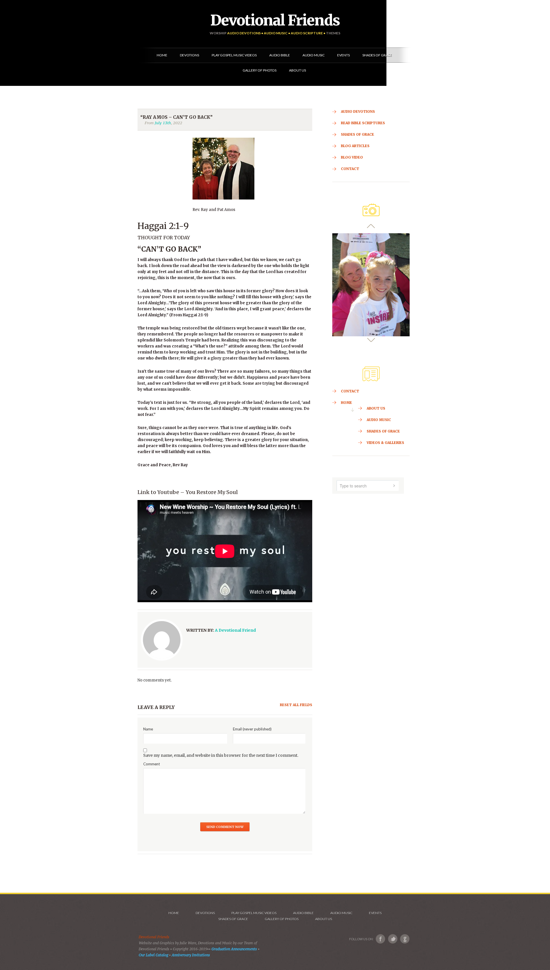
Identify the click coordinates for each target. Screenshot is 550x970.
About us (323, 919)
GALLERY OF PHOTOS (281, 919)
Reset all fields (296, 705)
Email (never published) (252, 729)
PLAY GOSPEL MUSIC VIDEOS (253, 913)
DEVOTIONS (205, 913)
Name (148, 729)
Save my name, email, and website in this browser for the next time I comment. (220, 755)
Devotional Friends (275, 20)
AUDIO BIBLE (303, 913)
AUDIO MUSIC (341, 913)
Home (173, 913)
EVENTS (375, 913)
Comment (151, 764)
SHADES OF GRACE (233, 919)
